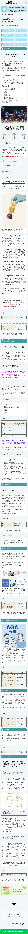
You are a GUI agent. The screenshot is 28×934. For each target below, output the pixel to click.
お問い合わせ (9, 334)
